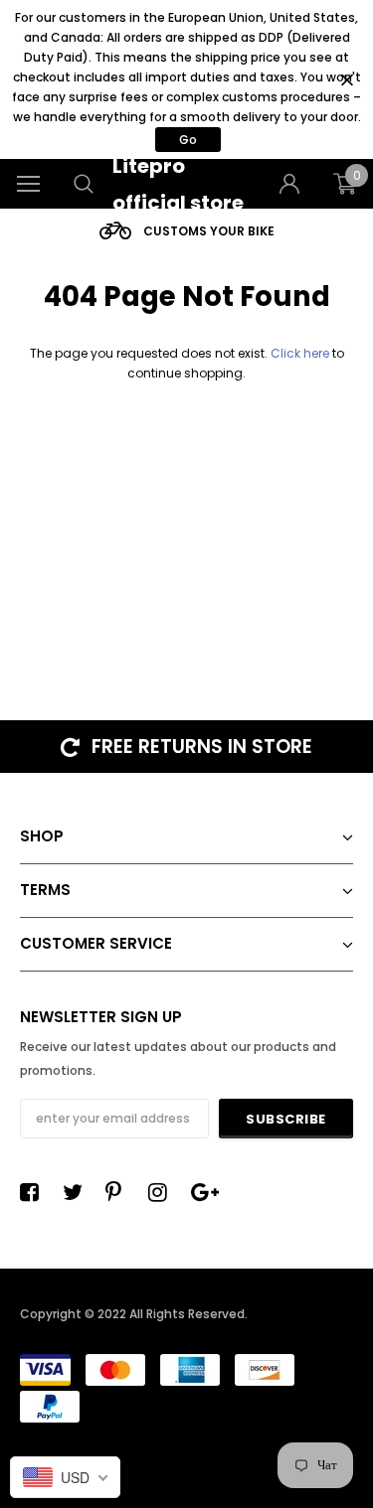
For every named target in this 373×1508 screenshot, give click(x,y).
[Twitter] (78, 1192)
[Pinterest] (120, 1192)
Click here (301, 353)
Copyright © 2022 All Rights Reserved (132, 1313)
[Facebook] (35, 1192)
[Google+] (206, 1192)
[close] (346, 80)
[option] (186, 231)
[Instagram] (163, 1192)
